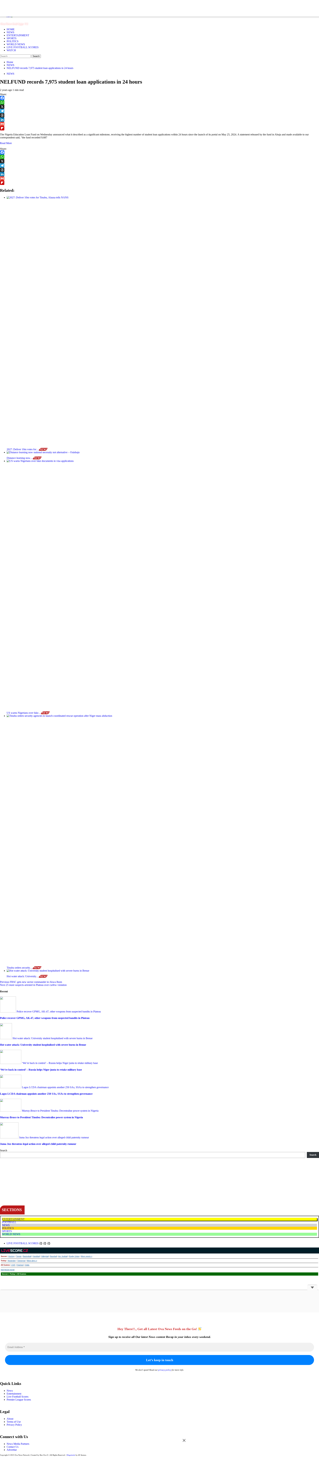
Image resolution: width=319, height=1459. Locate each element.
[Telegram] (159, 111)
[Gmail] (159, 124)
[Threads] (159, 115)
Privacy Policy (14, 1424)
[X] (159, 106)
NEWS (10, 32)
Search (3, 1150)
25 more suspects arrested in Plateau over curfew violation (33, 985)
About (10, 1418)
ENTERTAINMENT (18, 35)
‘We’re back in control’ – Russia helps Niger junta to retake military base (59, 1063)
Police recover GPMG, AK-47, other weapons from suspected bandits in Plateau (58, 1011)
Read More (6, 143)
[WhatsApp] (159, 102)
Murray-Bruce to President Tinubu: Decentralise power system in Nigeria (60, 1110)
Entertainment (14, 1393)
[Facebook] (159, 98)
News (10, 1390)
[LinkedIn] (159, 119)
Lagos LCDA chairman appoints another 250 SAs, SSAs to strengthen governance (65, 1087)
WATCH (11, 50)
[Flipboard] (159, 128)
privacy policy (164, 1370)
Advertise (12, 1449)
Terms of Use (14, 1421)
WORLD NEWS (16, 44)
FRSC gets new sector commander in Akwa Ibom (31, 982)
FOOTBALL (9, 1222)
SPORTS (11, 38)
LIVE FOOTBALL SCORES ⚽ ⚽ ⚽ (29, 1243)
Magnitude (71, 1455)
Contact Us (12, 1446)
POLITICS (12, 41)
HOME (11, 29)
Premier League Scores (19, 1399)
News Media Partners (18, 1443)
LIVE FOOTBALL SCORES (23, 47)
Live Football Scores (17, 1396)
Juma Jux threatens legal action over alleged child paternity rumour (53, 1137)
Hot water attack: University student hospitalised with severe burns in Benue (52, 1038)
